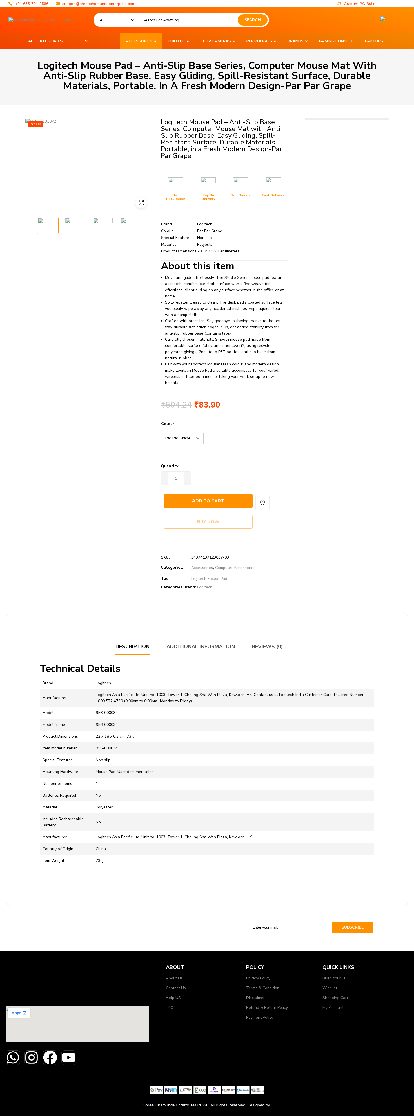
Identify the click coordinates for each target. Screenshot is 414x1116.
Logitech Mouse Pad (209, 578)
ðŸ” (141, 202)
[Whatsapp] (13, 1057)
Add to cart (208, 501)
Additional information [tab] (200, 646)
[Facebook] (50, 1057)
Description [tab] (132, 646)
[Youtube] (68, 1057)
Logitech (204, 587)
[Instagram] (31, 1057)
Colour (167, 423)
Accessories (202, 567)
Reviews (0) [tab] (267, 646)
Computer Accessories (235, 567)
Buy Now (208, 522)
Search (252, 19)
